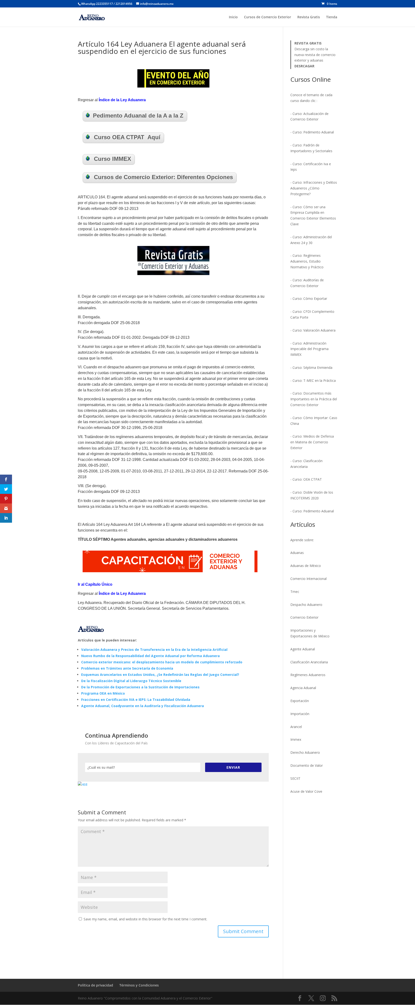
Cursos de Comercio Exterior (267, 17)
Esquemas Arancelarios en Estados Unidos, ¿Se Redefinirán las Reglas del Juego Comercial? (160, 674)
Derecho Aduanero (305, 752)
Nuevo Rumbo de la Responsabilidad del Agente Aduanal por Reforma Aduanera (150, 655)
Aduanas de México (305, 565)
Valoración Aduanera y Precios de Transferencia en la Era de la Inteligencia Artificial (154, 649)
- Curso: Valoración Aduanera (313, 330)
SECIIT (295, 778)
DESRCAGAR (304, 66)
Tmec (294, 591)
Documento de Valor (306, 765)
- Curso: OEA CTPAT (306, 479)
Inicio (233, 17)
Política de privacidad (95, 985)
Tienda (331, 17)
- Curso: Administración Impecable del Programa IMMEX (309, 349)
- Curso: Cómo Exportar (308, 298)
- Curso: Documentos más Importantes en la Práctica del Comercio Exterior (313, 399)
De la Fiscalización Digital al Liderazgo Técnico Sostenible (131, 680)
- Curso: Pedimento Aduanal (312, 132)
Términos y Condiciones (139, 985)
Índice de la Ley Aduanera (122, 100)
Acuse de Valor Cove (306, 791)
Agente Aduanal (302, 649)
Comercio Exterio (303, 617)
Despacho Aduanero (306, 604)
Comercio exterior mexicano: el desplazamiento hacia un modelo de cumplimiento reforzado (161, 662)
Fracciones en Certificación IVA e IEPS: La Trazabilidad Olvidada (135, 699)
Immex (295, 739)
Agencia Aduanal (303, 687)
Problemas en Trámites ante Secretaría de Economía (127, 668)
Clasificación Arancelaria (309, 662)
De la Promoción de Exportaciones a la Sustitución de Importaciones (140, 687)
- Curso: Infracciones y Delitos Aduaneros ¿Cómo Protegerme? (313, 188)
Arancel (296, 726)
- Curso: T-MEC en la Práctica (313, 380)
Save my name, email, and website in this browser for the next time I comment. (145, 919)
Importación (299, 713)
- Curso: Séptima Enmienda (311, 367)
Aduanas (297, 552)
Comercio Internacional (308, 578)
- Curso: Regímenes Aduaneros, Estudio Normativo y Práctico (306, 261)
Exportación (299, 700)
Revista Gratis (308, 17)
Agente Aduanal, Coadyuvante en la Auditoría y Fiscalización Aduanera (142, 706)
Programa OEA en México (103, 693)
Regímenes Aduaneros (307, 674)
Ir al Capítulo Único (95, 584)
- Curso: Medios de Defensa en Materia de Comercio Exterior (312, 442)
